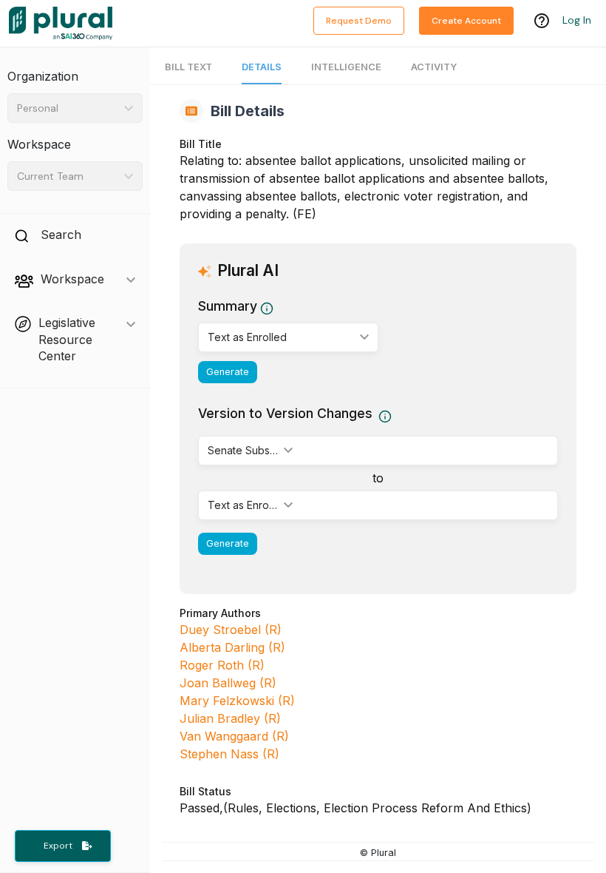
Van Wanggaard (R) (234, 736)
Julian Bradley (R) (230, 718)
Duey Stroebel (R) (231, 629)
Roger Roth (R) (222, 665)
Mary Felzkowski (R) (237, 700)
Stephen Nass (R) (229, 753)
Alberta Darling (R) (232, 647)
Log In (576, 20)
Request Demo (359, 21)
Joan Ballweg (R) (228, 682)
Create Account (466, 21)
